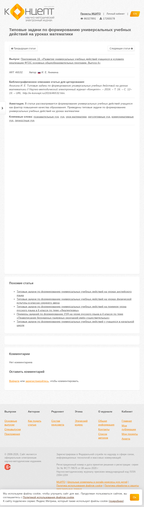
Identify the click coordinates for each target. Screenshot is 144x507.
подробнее (116, 501)
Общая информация (106, 422)
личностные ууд (24, 120)
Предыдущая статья (24, 48)
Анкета (126, 438)
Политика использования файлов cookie (79, 485)
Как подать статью (34, 422)
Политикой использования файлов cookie (48, 497)
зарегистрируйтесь (37, 381)
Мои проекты (130, 433)
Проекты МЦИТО (90, 13)
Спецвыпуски (12, 429)
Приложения (12, 433)
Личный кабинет (115, 13)
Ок (134, 497)
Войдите (14, 381)
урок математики (76, 116)
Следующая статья (120, 48)
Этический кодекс (81, 422)
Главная (127, 420)
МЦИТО (60, 482)
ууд (62, 116)
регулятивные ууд (99, 116)
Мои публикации (129, 427)
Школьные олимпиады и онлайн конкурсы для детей (97, 482)
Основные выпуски (10, 422)
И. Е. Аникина (49, 72)
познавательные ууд (46, 116)
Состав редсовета (57, 422)
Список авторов (103, 435)
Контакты (104, 429)
